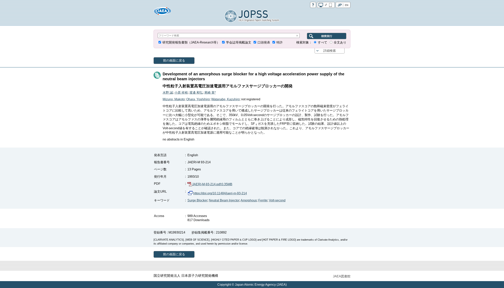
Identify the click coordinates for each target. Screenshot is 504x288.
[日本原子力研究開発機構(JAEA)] (162, 12)
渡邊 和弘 (196, 92)
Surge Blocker (197, 200)
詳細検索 (329, 50)
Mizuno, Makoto (174, 99)
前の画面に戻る (174, 60)
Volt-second (277, 200)
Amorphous (249, 200)
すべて (322, 42)
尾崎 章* (210, 92)
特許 (279, 42)
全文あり (340, 42)
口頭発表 (264, 42)
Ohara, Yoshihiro (198, 99)
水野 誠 (168, 92)
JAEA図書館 (341, 276)
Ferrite (262, 200)
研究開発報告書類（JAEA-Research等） (191, 42)
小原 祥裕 (181, 92)
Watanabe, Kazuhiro (225, 99)
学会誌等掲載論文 (238, 42)
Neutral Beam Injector (224, 200)
